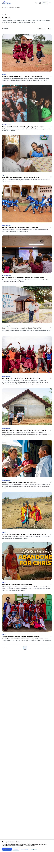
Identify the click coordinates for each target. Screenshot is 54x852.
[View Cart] (40, 3)
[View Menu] (50, 3)
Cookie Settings (24, 849)
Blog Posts (11, 7)
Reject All (16, 849)
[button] (5, 648)
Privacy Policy (33, 849)
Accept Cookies (7, 849)
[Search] (36, 3)
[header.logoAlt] (6, 4)
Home (5, 7)
